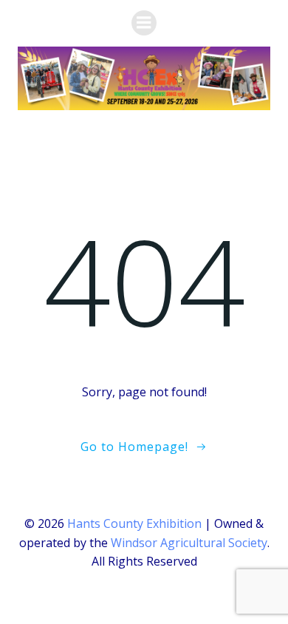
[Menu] (144, 22)
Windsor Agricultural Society (189, 543)
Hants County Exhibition (134, 523)
